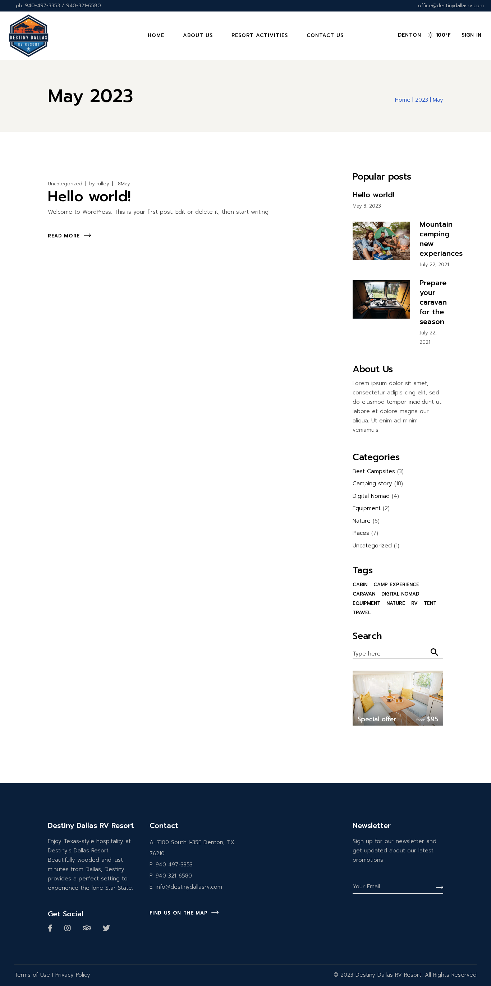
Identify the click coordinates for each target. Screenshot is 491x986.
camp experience (396, 584)
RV (414, 603)
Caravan (364, 594)
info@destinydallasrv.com (189, 887)
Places (361, 533)
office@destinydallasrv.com (451, 5)
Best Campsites (374, 471)
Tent (430, 603)
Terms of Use (32, 975)
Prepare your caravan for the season (433, 302)
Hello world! (89, 196)
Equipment (367, 508)
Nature (362, 521)
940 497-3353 (174, 865)
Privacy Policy (72, 975)
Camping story (372, 483)
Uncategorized (65, 183)
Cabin (360, 584)
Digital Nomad (371, 496)
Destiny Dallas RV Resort (388, 975)
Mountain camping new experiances (441, 239)
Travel (362, 612)
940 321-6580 (174, 876)
